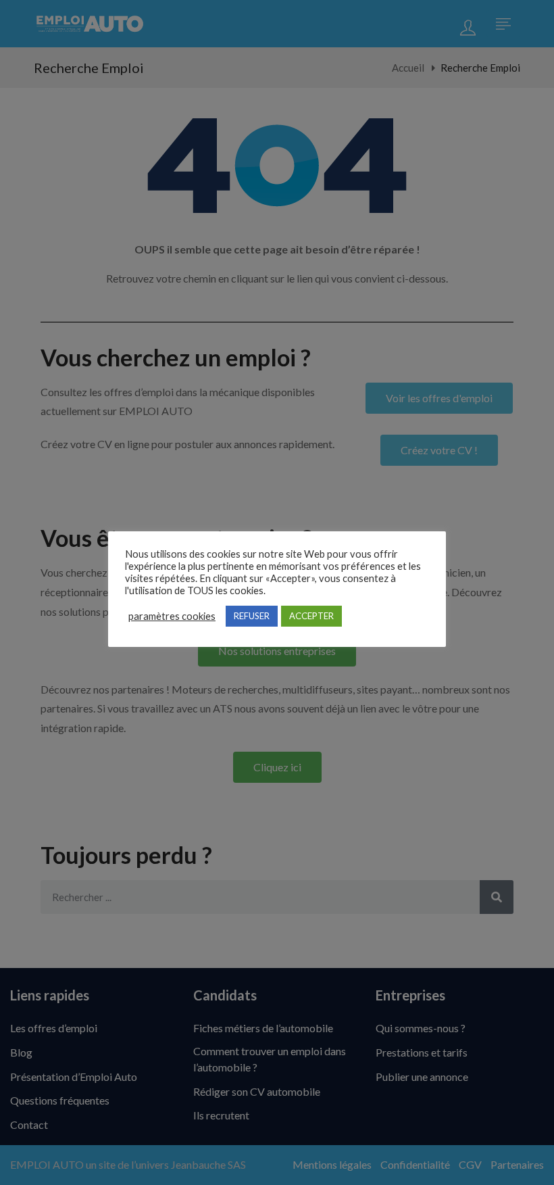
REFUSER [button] (252, 615)
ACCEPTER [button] (311, 615)
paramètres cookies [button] (172, 616)
